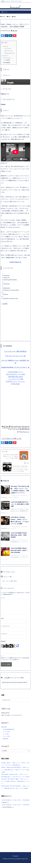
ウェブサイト (4, 633)
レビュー (5, 55)
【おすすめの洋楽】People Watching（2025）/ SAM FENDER (19, 535)
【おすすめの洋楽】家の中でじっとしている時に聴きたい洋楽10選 (20, 504)
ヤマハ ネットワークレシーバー (14, 356)
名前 (2, 618)
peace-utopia (25, 426)
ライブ (20, 1)
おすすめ (8, 427)
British (12, 426)
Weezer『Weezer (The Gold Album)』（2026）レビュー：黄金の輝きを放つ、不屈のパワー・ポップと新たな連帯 (15, 770)
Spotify (7, 60)
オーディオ (14, 1)
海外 (23, 429)
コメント (3, 598)
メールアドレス (5, 626)
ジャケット (7, 48)
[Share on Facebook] (6, 35)
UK (4, 427)
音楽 (16, 30)
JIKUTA (27, 432)
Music (19, 426)
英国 (26, 429)
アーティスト (8, 51)
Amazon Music (14, 262)
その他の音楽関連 (8, 729)
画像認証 (3, 641)
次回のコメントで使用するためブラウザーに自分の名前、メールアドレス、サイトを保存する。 (15, 658)
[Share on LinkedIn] (10, 35)
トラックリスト (7, 58)
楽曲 (3, 1)
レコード (8, 1)
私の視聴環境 (6, 62)
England (16, 426)
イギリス (19, 427)
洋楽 (21, 429)
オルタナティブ (25, 427)
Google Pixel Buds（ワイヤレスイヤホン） (14, 367)
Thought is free (24, 858)
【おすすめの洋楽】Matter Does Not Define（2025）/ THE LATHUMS (19, 550)
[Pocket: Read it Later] (14, 35)
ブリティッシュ (11, 429)
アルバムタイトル (9, 53)
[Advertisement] (15, 405)
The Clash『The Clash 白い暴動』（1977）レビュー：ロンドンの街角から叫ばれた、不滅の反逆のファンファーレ (15, 781)
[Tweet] (2, 35)
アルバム (5, 46)
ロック (17, 429)
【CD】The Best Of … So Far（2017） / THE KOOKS (15, 800)
